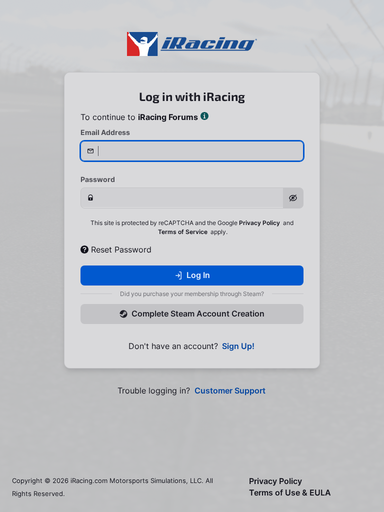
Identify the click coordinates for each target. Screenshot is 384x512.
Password (97, 179)
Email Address (105, 132)
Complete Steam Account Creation (198, 313)
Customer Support (230, 391)
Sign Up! (238, 346)
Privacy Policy (259, 222)
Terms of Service (183, 232)
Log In (198, 275)
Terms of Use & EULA (290, 493)
